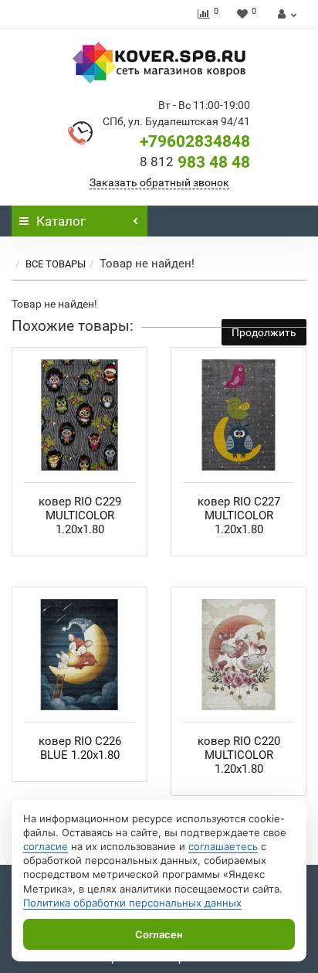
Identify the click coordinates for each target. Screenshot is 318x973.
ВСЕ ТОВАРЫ (55, 264)
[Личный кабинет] (285, 14)
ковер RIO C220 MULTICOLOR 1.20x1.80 (239, 755)
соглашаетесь (223, 846)
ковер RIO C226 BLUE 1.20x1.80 (80, 748)
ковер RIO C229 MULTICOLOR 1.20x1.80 (80, 515)
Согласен (159, 934)
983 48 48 (195, 162)
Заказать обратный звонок (159, 182)
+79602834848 (195, 141)
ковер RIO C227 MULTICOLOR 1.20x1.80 (239, 515)
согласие (45, 846)
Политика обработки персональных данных (132, 902)
